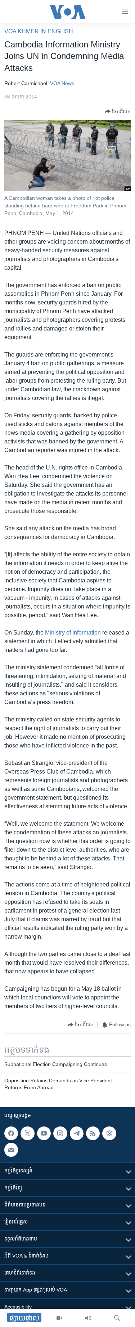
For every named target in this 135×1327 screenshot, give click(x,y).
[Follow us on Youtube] (44, 1133)
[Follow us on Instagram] (60, 1133)
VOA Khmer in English (38, 31)
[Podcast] (109, 1133)
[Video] (59, 1318)
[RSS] (93, 1133)
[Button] (118, 111)
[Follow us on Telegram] (77, 1133)
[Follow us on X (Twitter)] (27, 1133)
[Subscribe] (11, 1150)
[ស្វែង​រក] (117, 1318)
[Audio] (88, 1318)
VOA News (62, 83)
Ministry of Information (73, 632)
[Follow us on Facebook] (11, 1133)
